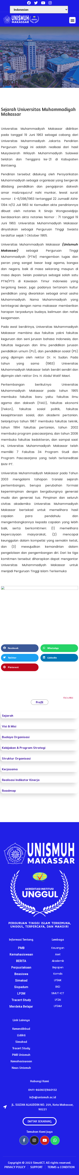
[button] (72, 20)
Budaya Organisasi (16, 737)
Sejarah (7, 715)
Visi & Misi (9, 726)
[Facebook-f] (24, 1140)
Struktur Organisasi (16, 758)
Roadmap (9, 790)
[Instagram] (50, 3)
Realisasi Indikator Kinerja (21, 780)
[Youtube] (44, 1140)
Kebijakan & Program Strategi (23, 748)
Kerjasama (10, 769)
